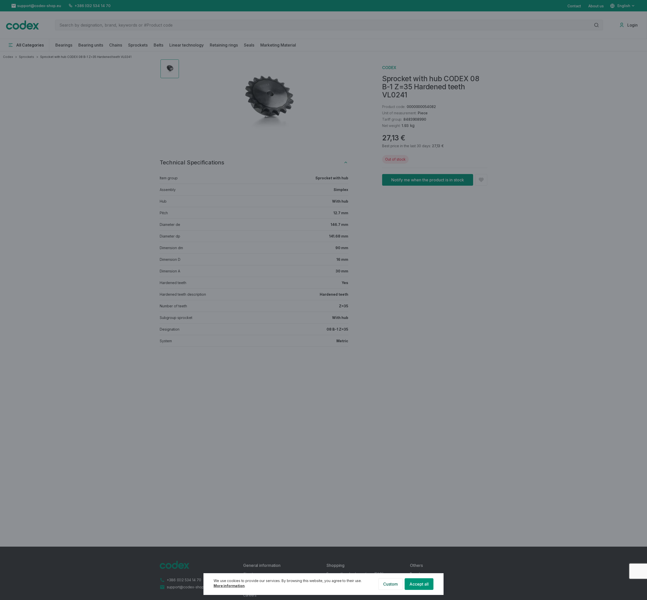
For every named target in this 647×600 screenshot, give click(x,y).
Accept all (419, 584)
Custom (390, 584)
